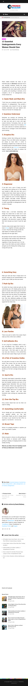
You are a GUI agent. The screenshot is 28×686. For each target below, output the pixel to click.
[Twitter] (3, 529)
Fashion (4, 39)
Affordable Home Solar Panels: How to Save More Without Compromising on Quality (13, 540)
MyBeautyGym (10, 520)
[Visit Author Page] (5, 511)
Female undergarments (7, 483)
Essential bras (22, 482)
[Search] (24, 14)
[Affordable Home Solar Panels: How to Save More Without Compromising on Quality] (4, 598)
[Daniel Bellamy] (9, 529)
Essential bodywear (14, 482)
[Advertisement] (14, 66)
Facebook (4, 526)
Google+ (15, 526)
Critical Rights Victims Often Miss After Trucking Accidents (14, 544)
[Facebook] (5, 529)
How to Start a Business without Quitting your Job (13, 556)
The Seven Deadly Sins (14, 17)
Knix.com (16, 147)
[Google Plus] (7, 529)
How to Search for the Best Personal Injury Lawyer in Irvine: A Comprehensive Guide (13, 552)
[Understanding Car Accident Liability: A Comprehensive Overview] (4, 613)
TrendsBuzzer (5, 524)
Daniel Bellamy (15, 49)
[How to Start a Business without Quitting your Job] (4, 627)
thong (7, 228)
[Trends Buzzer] (14, 8)
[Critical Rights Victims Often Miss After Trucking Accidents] (4, 606)
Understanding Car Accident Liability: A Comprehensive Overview (11, 548)
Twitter (9, 526)
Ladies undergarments (18, 483)
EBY (25, 125)
